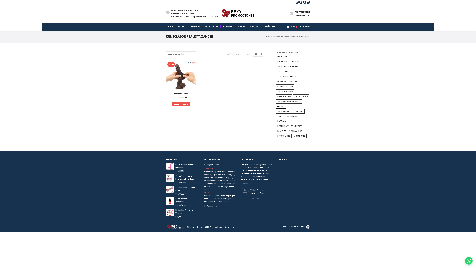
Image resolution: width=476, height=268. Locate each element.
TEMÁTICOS (282, 71)
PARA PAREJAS (284, 96)
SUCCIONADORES (285, 91)
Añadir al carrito (181, 104)
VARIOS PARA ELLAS (286, 76)
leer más (244, 184)
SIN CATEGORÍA (301, 96)
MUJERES (281, 131)
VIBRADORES (300, 136)
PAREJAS (281, 121)
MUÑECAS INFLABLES (287, 81)
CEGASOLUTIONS (299, 226)
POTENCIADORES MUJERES (289, 126)
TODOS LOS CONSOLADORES (290, 111)
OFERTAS (281, 106)
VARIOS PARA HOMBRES (288, 116)
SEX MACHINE (295, 131)
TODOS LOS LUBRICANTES (289, 101)
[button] (253, 198)
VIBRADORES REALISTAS (288, 62)
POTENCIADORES (285, 86)
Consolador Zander (181, 93)
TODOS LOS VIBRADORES (288, 67)
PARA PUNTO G (284, 57)
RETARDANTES (284, 136)
